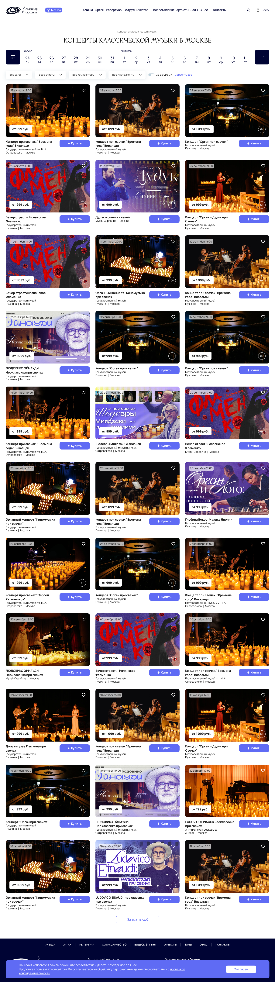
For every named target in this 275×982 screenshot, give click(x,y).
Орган (99, 10)
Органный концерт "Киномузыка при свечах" (120, 295)
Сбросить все (183, 74)
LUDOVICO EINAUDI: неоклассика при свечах (209, 824)
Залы (194, 10)
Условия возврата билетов (182, 959)
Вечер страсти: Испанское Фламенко (26, 219)
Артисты (182, 10)
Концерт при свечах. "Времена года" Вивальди (29, 144)
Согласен (241, 969)
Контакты (219, 10)
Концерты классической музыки (137, 31)
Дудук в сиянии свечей (112, 217)
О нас (204, 10)
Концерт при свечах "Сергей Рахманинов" (27, 597)
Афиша (88, 10)
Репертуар (114, 10)
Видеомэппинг (163, 10)
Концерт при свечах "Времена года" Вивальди (118, 144)
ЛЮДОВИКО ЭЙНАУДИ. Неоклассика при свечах (24, 673)
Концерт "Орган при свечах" (206, 142)
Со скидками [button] (164, 74)
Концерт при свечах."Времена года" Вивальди (208, 673)
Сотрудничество (136, 10)
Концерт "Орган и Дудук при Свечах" (206, 219)
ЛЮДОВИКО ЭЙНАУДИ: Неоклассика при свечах (24, 370)
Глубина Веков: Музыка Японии (208, 519)
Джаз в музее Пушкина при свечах (26, 748)
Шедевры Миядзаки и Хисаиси (118, 444)
